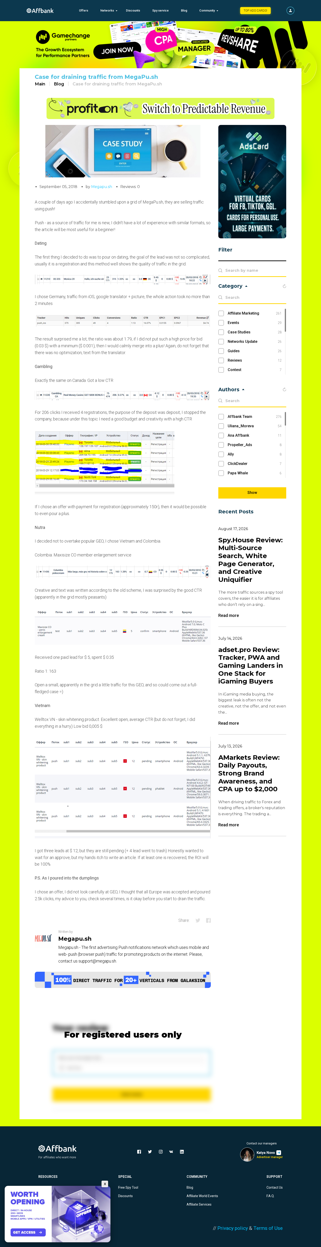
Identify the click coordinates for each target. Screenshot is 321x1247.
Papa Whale (255, 473)
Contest (255, 370)
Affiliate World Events (202, 1196)
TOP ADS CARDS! (255, 10)
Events (255, 322)
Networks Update (255, 341)
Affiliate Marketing (255, 313)
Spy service (160, 10)
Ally (255, 454)
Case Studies (255, 332)
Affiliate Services (199, 1204)
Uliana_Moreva (255, 426)
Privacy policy (232, 1228)
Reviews (255, 360)
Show (252, 492)
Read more (228, 615)
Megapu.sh (101, 186)
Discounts (133, 10)
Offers (83, 10)
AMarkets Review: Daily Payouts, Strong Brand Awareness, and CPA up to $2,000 (249, 773)
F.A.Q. (270, 1196)
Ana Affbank (255, 435)
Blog (184, 10)
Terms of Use (268, 1228)
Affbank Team (255, 416)
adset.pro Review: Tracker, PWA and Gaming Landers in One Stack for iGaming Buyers (250, 665)
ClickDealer (255, 463)
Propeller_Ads (255, 445)
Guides (255, 351)
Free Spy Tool (128, 1187)
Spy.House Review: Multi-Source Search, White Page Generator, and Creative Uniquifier (250, 560)
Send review (131, 1094)
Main (40, 84)
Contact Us (274, 1187)
